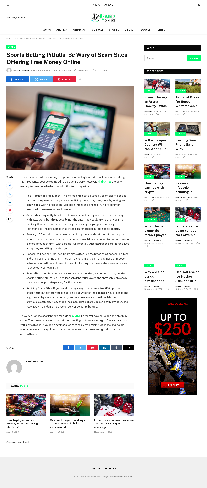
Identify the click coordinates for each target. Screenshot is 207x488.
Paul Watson (184, 197)
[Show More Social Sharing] (80, 79)
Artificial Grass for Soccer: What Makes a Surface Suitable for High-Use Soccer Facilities (187, 101)
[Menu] (8, 4)
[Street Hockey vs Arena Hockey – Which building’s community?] (157, 86)
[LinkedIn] (9, 202)
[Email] (9, 218)
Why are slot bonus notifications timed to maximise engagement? (155, 276)
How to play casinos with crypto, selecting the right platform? (23, 424)
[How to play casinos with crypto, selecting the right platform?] (26, 405)
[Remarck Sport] (103, 18)
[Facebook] (9, 185)
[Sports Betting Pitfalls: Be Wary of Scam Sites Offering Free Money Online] (70, 128)
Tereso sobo (184, 111)
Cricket (130, 29)
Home (9, 38)
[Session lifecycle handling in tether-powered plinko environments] (70, 405)
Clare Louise (153, 111)
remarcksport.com (123, 476)
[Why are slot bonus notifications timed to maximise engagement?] (157, 260)
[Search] (199, 5)
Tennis (160, 29)
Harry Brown (153, 240)
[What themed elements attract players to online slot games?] (157, 214)
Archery (62, 29)
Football (96, 29)
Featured (151, 220)
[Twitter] (9, 194)
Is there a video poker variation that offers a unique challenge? (114, 424)
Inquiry (96, 5)
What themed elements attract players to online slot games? (156, 230)
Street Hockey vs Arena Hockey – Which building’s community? (156, 101)
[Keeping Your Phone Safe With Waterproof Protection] (188, 129)
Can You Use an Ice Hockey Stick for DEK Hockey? (187, 276)
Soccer (146, 29)
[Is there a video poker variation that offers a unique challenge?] (114, 405)
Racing (46, 29)
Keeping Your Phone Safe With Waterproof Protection (185, 144)
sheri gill (151, 154)
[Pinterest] (9, 210)
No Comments (84, 70)
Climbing (79, 29)
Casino (11, 47)
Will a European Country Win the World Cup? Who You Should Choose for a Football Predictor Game (156, 144)
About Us (109, 5)
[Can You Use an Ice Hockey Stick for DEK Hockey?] (188, 260)
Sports (114, 29)
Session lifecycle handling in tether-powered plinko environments (68, 424)
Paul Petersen (22, 70)
